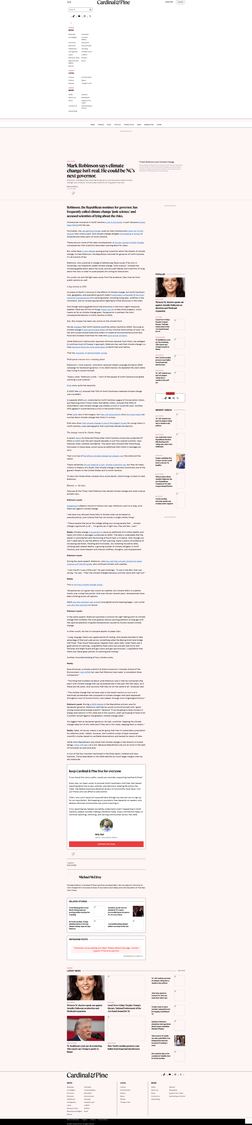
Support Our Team (176, 1093)
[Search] (90, 9)
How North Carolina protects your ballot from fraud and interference (163, 361)
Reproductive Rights (74, 1111)
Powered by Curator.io (133, 956)
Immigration (73, 51)
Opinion (85, 94)
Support (84, 1119)
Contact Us (73, 106)
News (84, 80)
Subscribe (169, 2)
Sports (71, 66)
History (71, 80)
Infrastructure (87, 51)
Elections (72, 45)
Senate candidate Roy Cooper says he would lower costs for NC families (164, 461)
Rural (83, 61)
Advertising (73, 111)
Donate (180, 2)
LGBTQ (84, 55)
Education (85, 42)
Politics (84, 58)
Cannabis (85, 34)
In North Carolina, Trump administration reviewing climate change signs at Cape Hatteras (80, 925)
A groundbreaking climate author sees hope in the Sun (118, 925)
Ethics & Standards (73, 1119)
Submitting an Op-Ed (177, 1096)
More (154, 1083)
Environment (86, 45)
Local (109, 125)
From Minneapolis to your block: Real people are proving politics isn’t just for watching (79, 911)
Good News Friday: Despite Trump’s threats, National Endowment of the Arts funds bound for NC (163, 326)
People (71, 83)
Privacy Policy (102, 1119)
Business (72, 34)
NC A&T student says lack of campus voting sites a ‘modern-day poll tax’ (163, 378)
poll (80, 391)
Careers (92, 1119)
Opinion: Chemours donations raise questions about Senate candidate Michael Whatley (161, 1025)
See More (181, 970)
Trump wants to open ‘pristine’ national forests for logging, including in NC (160, 1010)
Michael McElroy (72, 187)
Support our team (106, 844)
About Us (72, 97)
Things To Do (87, 83)
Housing (85, 49)
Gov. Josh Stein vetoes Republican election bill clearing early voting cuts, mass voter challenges (164, 442)
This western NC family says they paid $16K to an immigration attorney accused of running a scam (160, 1040)
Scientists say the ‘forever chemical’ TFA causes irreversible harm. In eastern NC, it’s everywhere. (118, 911)
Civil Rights (73, 37)
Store (71, 100)
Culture (71, 77)
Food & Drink (86, 77)
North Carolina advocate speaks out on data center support (164, 501)
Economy (72, 42)
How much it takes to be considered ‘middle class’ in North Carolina (161, 1055)
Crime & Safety (89, 1090)
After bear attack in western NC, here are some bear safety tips (159, 995)
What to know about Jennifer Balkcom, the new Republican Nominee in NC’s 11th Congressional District (164, 481)
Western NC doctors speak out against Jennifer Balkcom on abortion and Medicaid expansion (84, 1008)
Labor (71, 55)
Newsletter (86, 97)
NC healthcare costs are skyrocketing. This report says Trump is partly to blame (163, 344)
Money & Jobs (74, 58)
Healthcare (73, 49)
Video (71, 94)
